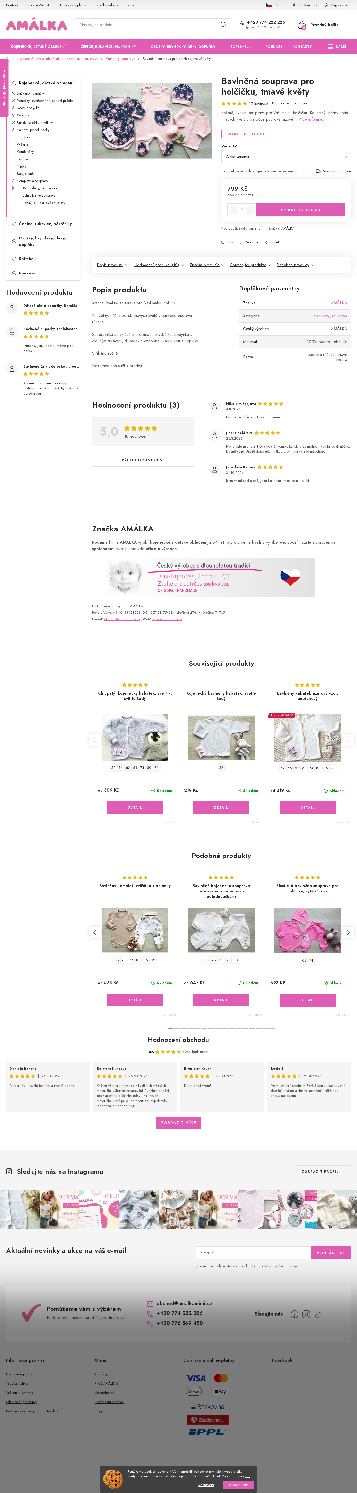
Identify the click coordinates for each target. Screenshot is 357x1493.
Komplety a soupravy (32, 180)
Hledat (223, 24)
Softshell (27, 259)
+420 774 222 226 (265, 22)
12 (252, 1028)
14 (266, 1028)
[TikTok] (318, 1314)
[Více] (337, 46)
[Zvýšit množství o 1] (250, 210)
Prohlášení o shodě (109, 1401)
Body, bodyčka (28, 108)
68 (135, 767)
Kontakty (12, 5)
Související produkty (248, 265)
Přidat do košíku (301, 209)
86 (156, 767)
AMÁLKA (288, 228)
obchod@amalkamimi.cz (184, 1303)
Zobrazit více (178, 1123)
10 (238, 1028)
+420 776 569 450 (180, 1323)
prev (95, 740)
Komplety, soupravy (40, 188)
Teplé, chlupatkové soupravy (44, 202)
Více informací (311, 119)
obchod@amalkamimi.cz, (123, 619)
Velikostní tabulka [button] (246, 134)
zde (247, 1476)
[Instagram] (306, 1314)
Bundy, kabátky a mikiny (35, 122)
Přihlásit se (331, 1252)
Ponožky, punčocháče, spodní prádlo (45, 100)
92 (153, 960)
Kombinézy (25, 151)
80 (149, 767)
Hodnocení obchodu (178, 1039)
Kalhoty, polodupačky (33, 129)
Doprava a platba (73, 5)
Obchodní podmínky (21, 1401)
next (348, 740)
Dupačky (23, 137)
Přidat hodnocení (143, 460)
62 (128, 767)
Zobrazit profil (320, 1171)
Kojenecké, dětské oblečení (46, 83)
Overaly (23, 115)
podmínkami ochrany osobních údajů (269, 1266)
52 (113, 767)
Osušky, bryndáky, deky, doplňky (42, 241)
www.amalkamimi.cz (167, 619)
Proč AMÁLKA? (39, 5)
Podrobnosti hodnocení (290, 103)
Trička (21, 166)
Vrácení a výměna (19, 1392)
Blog (98, 1411)
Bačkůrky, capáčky (31, 93)
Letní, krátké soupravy (39, 195)
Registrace (339, 5)
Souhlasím (241, 1485)
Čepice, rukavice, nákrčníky (45, 224)
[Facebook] (294, 1314)
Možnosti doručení (337, 171)
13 (259, 1028)
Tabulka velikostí (107, 5)
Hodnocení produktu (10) (156, 265)
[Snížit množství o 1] (234, 210)
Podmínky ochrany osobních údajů (32, 1411)
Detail (135, 807)
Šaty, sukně (25, 173)
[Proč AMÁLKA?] (203, 577)
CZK (277, 5)
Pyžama (23, 144)
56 (121, 767)
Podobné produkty (293, 265)
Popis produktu (110, 265)
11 (245, 1028)
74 (142, 767)
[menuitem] (41, 46)
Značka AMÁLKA (205, 265)
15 (272, 1028)
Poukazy (27, 273)
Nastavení (206, 1485)
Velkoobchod (105, 1392)
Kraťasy (22, 159)
